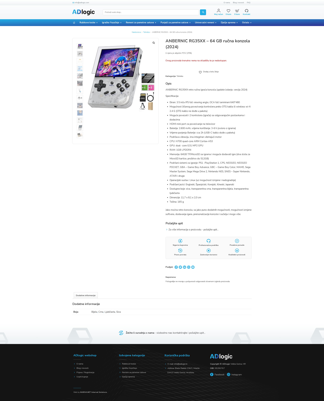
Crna (100, 312)
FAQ (248, 2)
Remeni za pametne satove (140, 22)
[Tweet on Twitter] (180, 267)
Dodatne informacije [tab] (86, 295)
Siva (118, 312)
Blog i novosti (238, 2)
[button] (153, 43)
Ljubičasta (110, 312)
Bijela (94, 312)
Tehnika (146, 32)
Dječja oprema (228, 22)
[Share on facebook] (176, 267)
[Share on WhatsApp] (188, 267)
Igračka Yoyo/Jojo (110, 22)
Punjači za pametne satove (174, 22)
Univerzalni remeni (204, 22)
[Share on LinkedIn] (184, 267)
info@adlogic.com (82, 2)
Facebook (219, 374)
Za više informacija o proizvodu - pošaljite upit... (194, 229)
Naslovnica (136, 32)
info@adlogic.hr (180, 364)
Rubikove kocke (87, 22)
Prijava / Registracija (85, 372)
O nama (227, 2)
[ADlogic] (83, 12)
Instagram (236, 374)
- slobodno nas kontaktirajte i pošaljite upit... (165, 333)
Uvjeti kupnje (82, 376)
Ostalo (245, 22)
